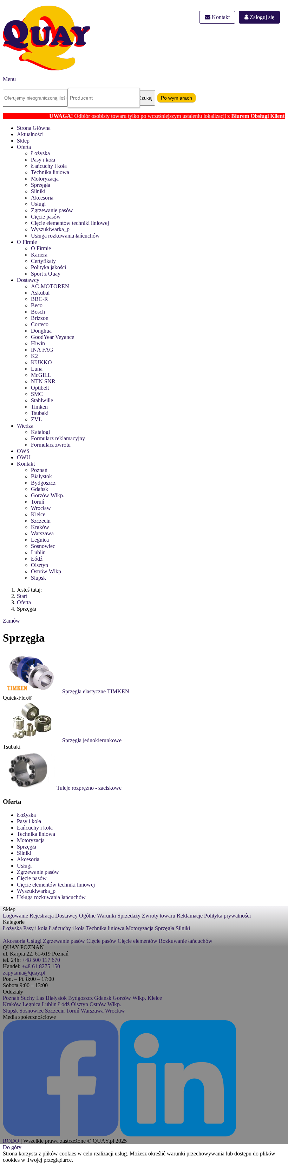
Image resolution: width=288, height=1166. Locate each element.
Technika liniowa (50, 172)
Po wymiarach (176, 98)
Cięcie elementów (137, 941)
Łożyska (40, 153)
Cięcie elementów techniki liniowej (70, 223)
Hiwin (38, 343)
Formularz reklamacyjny (58, 438)
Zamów (11, 621)
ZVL (36, 419)
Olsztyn (39, 565)
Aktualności (30, 134)
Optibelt (40, 388)
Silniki (38, 191)
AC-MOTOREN (50, 286)
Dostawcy (28, 280)
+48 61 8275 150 (41, 966)
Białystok (41, 476)
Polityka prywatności (227, 916)
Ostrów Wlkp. (105, 1004)
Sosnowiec (43, 546)
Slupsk (38, 578)
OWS (23, 451)
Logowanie (15, 916)
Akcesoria (42, 198)
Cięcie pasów (46, 217)
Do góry (12, 1147)
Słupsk (10, 1011)
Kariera (39, 255)
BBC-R (39, 299)
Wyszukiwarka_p (50, 229)
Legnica (40, 540)
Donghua (41, 331)
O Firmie (27, 242)
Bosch (38, 312)
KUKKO (41, 362)
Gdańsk (39, 489)
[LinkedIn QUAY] (178, 1134)
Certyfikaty (43, 261)
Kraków (40, 527)
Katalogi (40, 432)
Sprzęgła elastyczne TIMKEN (95, 691)
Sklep (23, 141)
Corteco (39, 324)
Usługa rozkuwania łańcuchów (65, 236)
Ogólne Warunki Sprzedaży (109, 916)
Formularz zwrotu (51, 445)
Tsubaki (39, 413)
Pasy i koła (43, 160)
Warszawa (42, 533)
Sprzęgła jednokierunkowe (92, 740)
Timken (39, 407)
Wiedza (25, 426)
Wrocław (41, 508)
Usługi (38, 204)
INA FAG (42, 350)
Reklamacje (190, 916)
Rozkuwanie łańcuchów (185, 941)
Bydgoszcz (43, 483)
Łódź (36, 559)
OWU (24, 457)
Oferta (24, 147)
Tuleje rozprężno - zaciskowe (89, 788)
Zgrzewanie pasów (52, 210)
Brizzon (39, 318)
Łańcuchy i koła (49, 166)
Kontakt (220, 17)
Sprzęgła (40, 185)
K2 (34, 356)
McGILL (41, 375)
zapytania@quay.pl (24, 973)
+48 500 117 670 (41, 960)
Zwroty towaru (158, 916)
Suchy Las (32, 998)
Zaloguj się (261, 17)
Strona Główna (34, 128)
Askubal (40, 293)
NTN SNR (43, 381)
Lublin (38, 552)
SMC (37, 394)
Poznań (39, 470)
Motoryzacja (45, 179)
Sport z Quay (45, 274)
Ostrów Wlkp (46, 571)
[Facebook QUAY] (61, 1134)
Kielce (38, 514)
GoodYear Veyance (52, 337)
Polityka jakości (48, 267)
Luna (36, 369)
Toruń (37, 502)
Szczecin (41, 521)
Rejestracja (42, 916)
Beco (36, 305)
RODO (11, 1141)
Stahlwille (42, 400)
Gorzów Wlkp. (47, 495)
